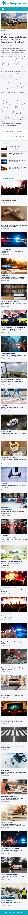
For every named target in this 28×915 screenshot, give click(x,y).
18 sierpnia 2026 (6, 827)
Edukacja (12, 379)
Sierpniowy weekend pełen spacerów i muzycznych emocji (11, 616)
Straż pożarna (21, 327)
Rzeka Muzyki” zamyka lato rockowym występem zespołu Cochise (17, 148)
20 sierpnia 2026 (6, 645)
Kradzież (3, 275)
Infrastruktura (5, 640)
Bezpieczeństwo (5, 327)
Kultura (3, 223)
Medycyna (9, 457)
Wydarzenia (10, 197)
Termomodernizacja (19, 561)
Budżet (3, 796)
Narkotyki (4, 848)
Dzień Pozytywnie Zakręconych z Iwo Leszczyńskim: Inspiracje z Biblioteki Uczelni (13, 824)
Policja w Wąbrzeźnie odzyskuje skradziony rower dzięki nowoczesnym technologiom (17, 168)
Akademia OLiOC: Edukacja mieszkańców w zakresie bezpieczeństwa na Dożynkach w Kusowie (12, 383)
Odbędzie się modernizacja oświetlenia (13, 131)
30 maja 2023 (5, 45)
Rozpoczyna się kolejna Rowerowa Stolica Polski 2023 (14, 137)
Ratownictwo (9, 431)
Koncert (3, 587)
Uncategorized (5, 405)
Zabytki (16, 796)
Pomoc (7, 744)
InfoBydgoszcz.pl (18, 912)
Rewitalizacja (9, 796)
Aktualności (5, 31)
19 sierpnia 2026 (6, 775)
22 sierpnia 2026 (6, 254)
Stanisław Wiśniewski (16, 45)
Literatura (9, 301)
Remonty (12, 666)
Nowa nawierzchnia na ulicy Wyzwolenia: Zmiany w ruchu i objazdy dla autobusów (12, 694)
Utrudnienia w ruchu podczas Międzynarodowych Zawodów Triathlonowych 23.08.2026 (13, 539)
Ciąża (2, 770)
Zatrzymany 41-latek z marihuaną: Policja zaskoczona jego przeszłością (12, 851)
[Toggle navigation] (3, 9)
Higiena (18, 379)
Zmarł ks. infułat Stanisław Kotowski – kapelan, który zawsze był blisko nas (18, 155)
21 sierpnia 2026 (6, 567)
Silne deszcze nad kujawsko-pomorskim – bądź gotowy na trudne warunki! (13, 356)
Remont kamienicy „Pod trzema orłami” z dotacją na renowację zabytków (12, 798)
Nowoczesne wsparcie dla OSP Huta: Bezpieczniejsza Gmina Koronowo (11, 330)
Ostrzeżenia (4, 353)
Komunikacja (13, 692)
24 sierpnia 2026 (6, 202)
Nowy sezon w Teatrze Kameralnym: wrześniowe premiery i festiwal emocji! (11, 720)
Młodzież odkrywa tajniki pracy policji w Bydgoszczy (17, 160)
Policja (3, 249)
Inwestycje (13, 327)
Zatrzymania (15, 848)
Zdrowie (7, 770)
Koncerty (3, 197)
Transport (13, 640)
